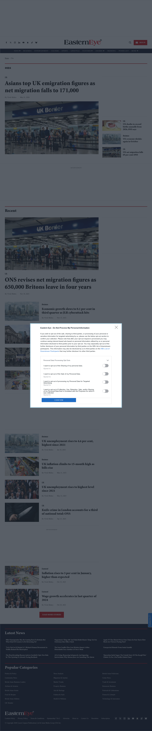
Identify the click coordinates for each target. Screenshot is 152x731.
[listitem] (76, 360)
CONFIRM (59, 400)
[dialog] (76, 365)
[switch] (105, 365)
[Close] (117, 328)
